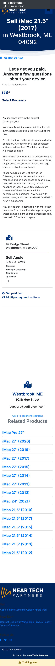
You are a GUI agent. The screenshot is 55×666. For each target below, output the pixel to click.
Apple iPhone (7, 609)
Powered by (30, 655)
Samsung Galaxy (24, 609)
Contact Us (6, 621)
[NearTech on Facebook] (0, 640)
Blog (31, 621)
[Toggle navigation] (48, 11)
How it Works (20, 621)
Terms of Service (9, 625)
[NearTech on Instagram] (11, 640)
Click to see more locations (27, 415)
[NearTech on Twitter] (5, 640)
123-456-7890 (15, 6)
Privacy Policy (42, 621)
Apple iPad (41, 609)
